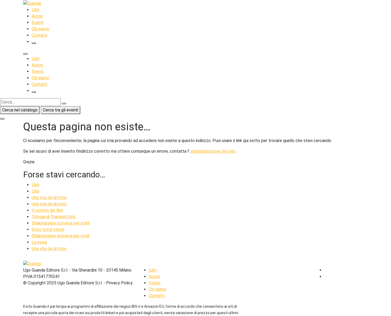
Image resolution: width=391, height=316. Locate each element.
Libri (35, 9)
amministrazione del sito (213, 151)
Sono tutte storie (48, 229)
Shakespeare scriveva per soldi (60, 223)
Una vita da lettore (49, 197)
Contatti (39, 35)
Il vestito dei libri (47, 210)
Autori (37, 16)
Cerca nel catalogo (20, 110)
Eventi (37, 22)
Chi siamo (40, 28)
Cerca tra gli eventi (60, 110)
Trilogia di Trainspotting (54, 216)
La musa (39, 242)
